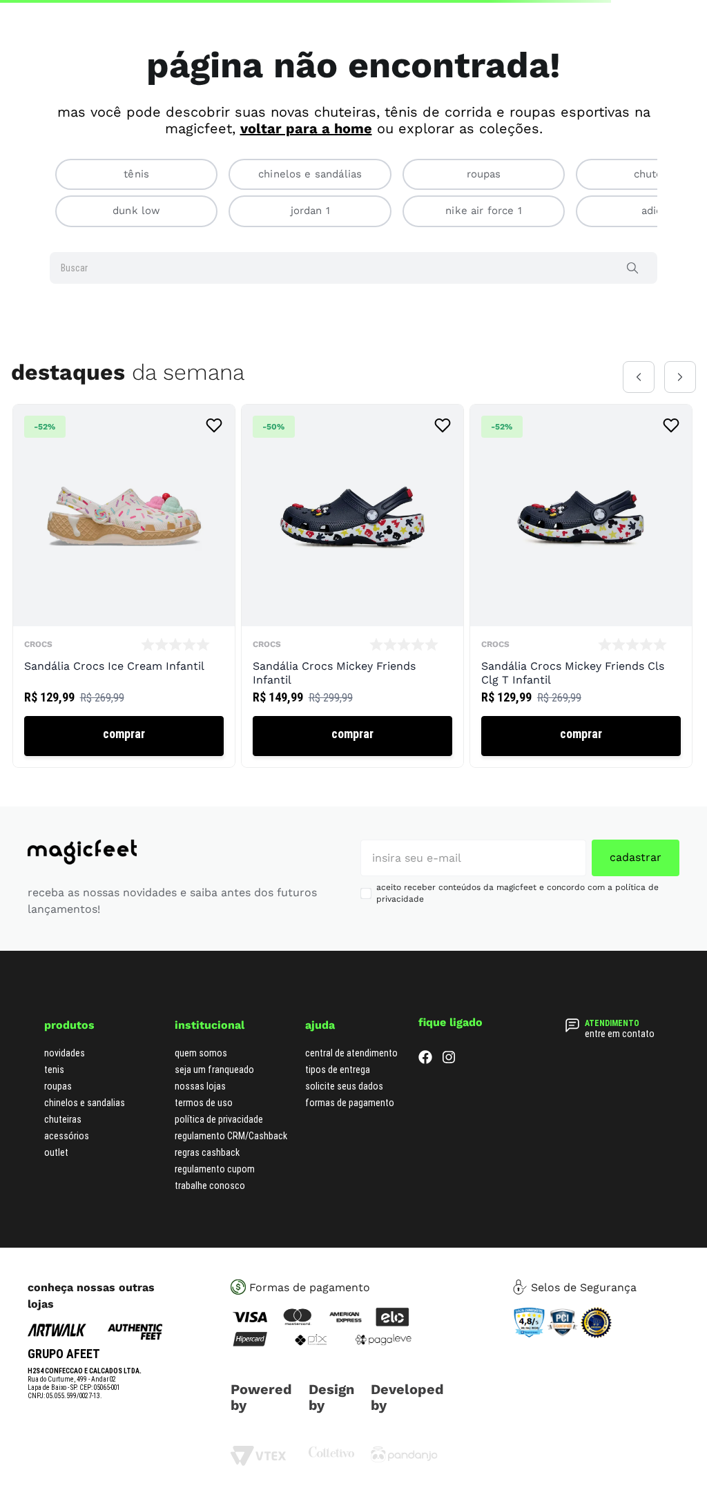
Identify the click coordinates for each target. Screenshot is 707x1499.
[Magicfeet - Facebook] (425, 1089)
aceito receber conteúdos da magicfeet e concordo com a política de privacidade (517, 923)
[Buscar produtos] (635, 297)
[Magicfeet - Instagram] (449, 1089)
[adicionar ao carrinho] (124, 765)
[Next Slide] (680, 406)
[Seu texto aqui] (404, 1488)
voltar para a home (306, 157)
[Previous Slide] (639, 406)
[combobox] (353, 297)
